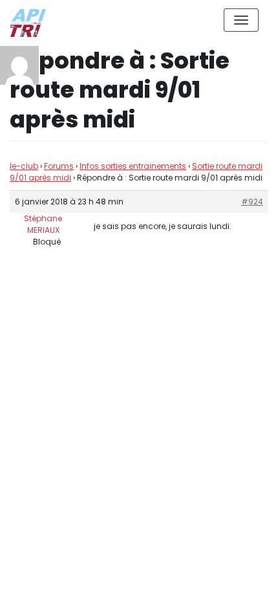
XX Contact (239, 582)
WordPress (148, 535)
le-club (24, 165)
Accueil (178, 582)
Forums (59, 165)
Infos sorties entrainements (133, 165)
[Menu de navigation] (241, 20)
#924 (252, 201)
